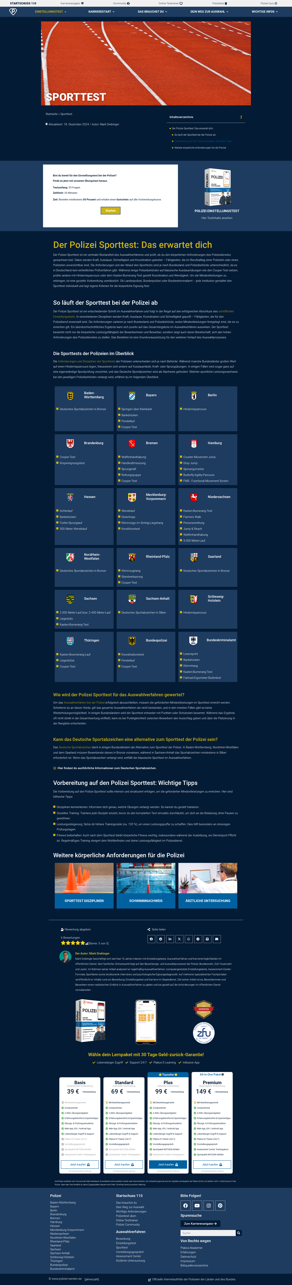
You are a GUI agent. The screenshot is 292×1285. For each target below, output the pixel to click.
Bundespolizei (156, 640)
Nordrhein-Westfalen (92, 556)
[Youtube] (197, 1206)
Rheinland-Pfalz (158, 556)
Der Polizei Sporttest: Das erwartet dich (192, 128)
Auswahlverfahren (75, 702)
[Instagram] (209, 1206)
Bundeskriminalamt (221, 640)
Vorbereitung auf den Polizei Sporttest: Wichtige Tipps (203, 141)
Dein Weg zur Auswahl (208, 11)
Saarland (214, 556)
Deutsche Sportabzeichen (75, 747)
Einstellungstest (49, 11)
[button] (241, 117)
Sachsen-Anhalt (157, 598)
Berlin (212, 395)
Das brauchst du (151, 11)
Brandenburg (93, 443)
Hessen (89, 497)
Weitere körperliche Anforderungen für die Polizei (200, 147)
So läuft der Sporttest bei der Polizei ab (195, 134)
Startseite (52, 114)
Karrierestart (100, 11)
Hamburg (215, 443)
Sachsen (90, 598)
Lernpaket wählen (204, 209)
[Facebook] (186, 1206)
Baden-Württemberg (94, 395)
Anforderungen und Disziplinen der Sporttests (86, 361)
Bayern (151, 395)
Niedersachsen (219, 497)
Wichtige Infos (263, 11)
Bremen (152, 443)
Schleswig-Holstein (216, 598)
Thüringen (91, 640)
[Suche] (239, 1233)
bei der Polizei (96, 702)
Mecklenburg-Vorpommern (156, 497)
